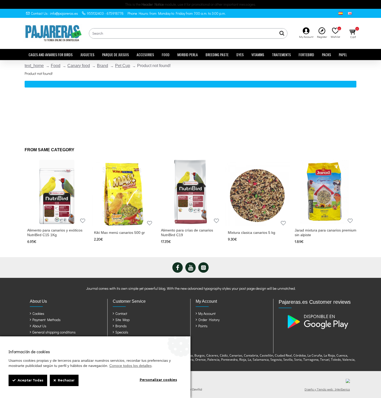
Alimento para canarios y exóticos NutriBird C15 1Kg (54, 232)
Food (55, 65)
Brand (102, 65)
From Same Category (49, 150)
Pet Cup (122, 65)
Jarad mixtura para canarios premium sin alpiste (325, 232)
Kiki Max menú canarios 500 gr (119, 232)
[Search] (282, 33)
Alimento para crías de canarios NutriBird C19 (187, 232)
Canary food (78, 65)
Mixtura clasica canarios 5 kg (251, 232)
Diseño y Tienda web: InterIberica (327, 389)
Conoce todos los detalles (130, 366)
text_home (34, 65)
